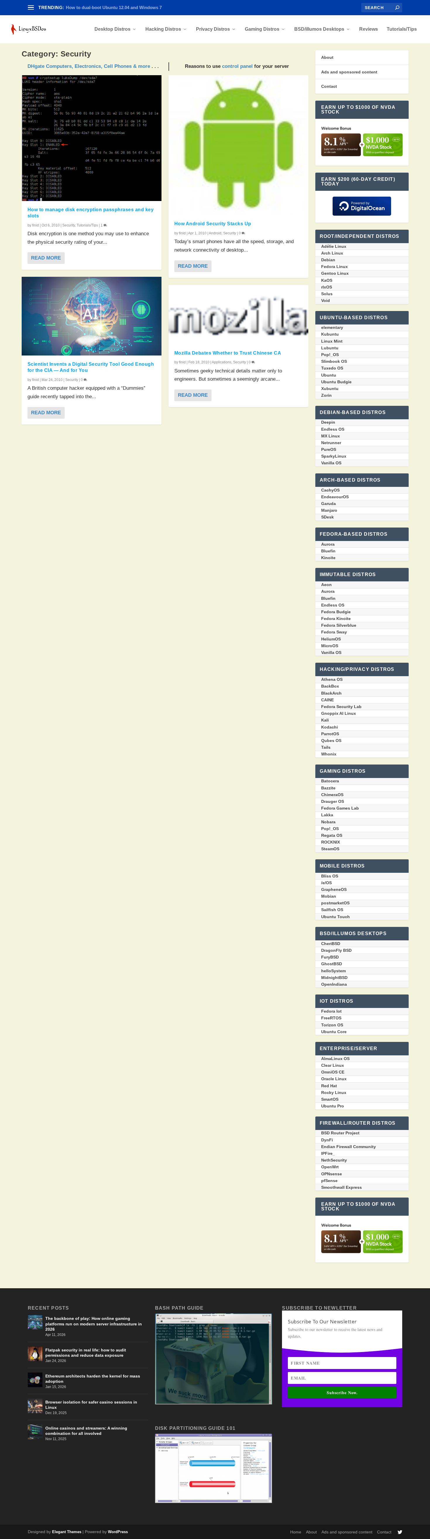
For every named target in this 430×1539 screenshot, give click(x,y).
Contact (329, 86)
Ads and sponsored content (349, 72)
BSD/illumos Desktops (319, 29)
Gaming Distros (262, 29)
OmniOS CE (332, 1072)
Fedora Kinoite (336, 618)
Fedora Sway (334, 632)
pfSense (329, 1180)
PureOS (328, 449)
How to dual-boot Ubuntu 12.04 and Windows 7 (114, 7)
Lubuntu (329, 348)
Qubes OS (331, 740)
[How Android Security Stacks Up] (238, 145)
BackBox (330, 686)
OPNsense (331, 1174)
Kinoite (328, 557)
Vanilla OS (331, 463)
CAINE (327, 700)
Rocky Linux (333, 1092)
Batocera (330, 781)
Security (68, 225)
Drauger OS (332, 801)
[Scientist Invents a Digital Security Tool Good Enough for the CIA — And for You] (91, 316)
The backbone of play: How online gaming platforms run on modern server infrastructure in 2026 (93, 1323)
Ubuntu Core (334, 1031)
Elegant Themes (66, 1532)
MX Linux (330, 436)
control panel (237, 66)
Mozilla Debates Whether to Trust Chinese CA (227, 353)
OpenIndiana (334, 984)
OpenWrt (330, 1166)
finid (35, 225)
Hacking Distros (163, 29)
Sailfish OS (332, 909)
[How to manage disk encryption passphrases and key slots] (91, 138)
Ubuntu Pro (332, 1106)
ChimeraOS (332, 794)
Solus (327, 293)
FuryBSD (330, 957)
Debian (328, 259)
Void (325, 300)
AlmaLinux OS (335, 1058)
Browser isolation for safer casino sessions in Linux (91, 1405)
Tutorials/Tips (402, 29)
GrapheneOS (334, 889)
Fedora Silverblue (338, 625)
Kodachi (329, 727)
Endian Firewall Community (348, 1146)
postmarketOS (335, 903)
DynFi (327, 1140)
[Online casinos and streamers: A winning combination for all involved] (35, 1432)
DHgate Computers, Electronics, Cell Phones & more (88, 66)
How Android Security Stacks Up (212, 223)
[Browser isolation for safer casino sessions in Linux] (35, 1406)
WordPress (118, 1532)
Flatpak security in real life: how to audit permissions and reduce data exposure (85, 1353)
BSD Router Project (340, 1133)
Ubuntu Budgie (336, 381)
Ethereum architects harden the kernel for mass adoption (92, 1379)
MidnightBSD (334, 977)
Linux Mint (332, 341)
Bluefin (328, 551)
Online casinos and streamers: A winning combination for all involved (86, 1431)
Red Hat (329, 1085)
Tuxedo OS (332, 368)
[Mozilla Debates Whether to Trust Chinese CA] (238, 314)
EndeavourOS (335, 496)
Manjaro (329, 510)
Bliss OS (329, 876)
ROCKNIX (330, 842)
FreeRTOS (331, 1018)
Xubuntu (329, 388)
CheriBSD (330, 943)
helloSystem (333, 970)
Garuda (328, 503)
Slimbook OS (334, 361)
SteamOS (330, 848)
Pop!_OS (330, 354)
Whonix (328, 754)
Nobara (328, 822)
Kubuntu (330, 334)
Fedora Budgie (336, 611)
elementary (332, 327)
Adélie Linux (333, 246)
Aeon (326, 584)
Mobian (328, 896)
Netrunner (331, 442)
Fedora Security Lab (341, 706)
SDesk (327, 517)
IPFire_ (328, 1153)
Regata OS (331, 835)
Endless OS (332, 429)
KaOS (326, 280)
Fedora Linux (334, 266)
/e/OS (326, 882)
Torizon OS (332, 1025)
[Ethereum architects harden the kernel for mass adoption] (35, 1380)
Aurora (328, 544)
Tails (326, 747)
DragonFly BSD (336, 950)
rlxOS (326, 287)
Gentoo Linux (335, 273)
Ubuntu (328, 375)
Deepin (328, 422)
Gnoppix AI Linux (338, 713)
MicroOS (329, 645)
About (327, 57)
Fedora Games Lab (340, 808)
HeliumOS (331, 639)
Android (215, 233)
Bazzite (328, 788)
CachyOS (330, 490)
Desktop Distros (112, 29)
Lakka (327, 815)
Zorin (326, 395)
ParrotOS (330, 733)
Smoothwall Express (341, 1187)
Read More (46, 258)
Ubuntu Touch (335, 916)
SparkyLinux (333, 456)
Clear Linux (332, 1065)
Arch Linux (332, 253)
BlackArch (331, 693)
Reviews (368, 29)
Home (295, 1532)
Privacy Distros (213, 29)
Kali (325, 720)
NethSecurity (334, 1160)
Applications (221, 362)
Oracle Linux (334, 1078)
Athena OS (332, 679)
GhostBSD (331, 963)
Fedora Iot (331, 1011)
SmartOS (329, 1099)
